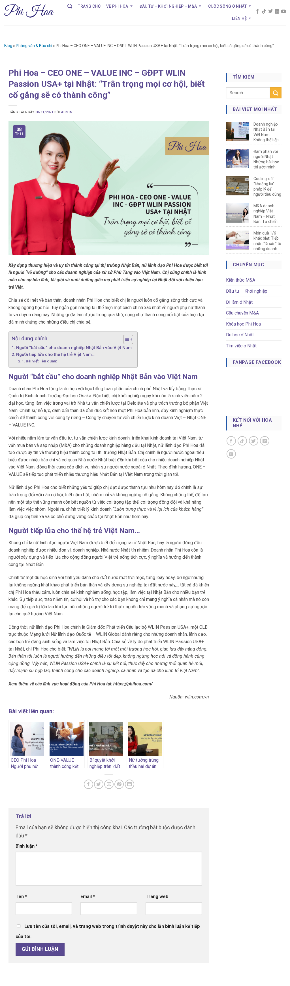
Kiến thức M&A (240, 280)
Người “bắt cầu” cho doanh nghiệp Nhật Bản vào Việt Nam (74, 347)
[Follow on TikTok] (264, 11)
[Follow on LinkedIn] (277, 11)
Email (87, 896)
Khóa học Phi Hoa (243, 324)
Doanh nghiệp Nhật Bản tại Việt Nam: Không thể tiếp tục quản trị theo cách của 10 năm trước (266, 140)
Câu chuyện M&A (242, 313)
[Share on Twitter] (98, 784)
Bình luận (27, 846)
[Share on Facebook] (88, 784)
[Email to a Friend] (109, 784)
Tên (21, 896)
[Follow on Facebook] (257, 11)
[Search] (70, 6)
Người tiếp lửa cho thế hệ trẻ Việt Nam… (55, 354)
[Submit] (276, 92)
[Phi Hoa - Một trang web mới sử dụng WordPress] (29, 13)
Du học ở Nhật (240, 335)
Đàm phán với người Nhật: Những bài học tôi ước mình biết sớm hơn (266, 162)
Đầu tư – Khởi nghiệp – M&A (168, 6)
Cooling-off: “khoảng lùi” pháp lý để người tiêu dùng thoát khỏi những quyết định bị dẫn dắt (267, 194)
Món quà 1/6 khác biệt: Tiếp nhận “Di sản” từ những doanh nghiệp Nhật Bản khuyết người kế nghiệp (267, 249)
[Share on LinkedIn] (129, 784)
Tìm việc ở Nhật (241, 346)
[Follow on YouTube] (283, 11)
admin (66, 112)
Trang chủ (89, 6)
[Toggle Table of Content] (125, 339)
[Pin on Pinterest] (119, 784)
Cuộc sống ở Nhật (227, 6)
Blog (8, 45)
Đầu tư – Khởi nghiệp (246, 291)
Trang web (157, 896)
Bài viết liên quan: (41, 361)
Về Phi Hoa (117, 6)
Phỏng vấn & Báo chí (34, 45)
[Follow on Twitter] (270, 11)
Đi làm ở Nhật (239, 302)
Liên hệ (239, 18)
